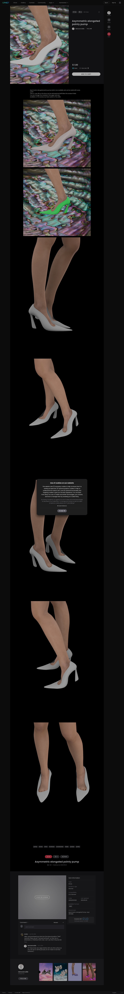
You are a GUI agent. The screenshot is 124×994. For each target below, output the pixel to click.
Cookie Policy (75, 496)
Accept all (62, 511)
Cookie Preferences (62, 505)
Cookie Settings (70, 503)
